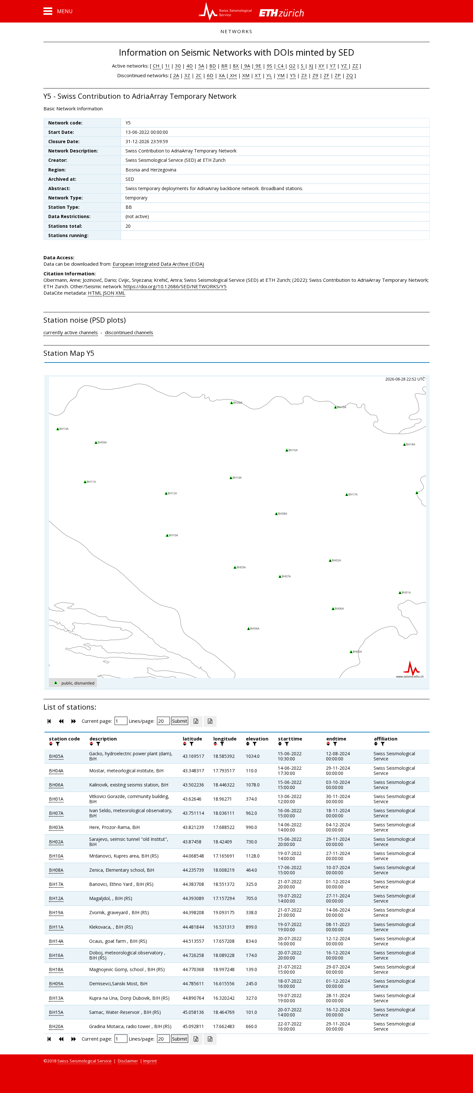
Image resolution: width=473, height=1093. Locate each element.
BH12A (56, 898)
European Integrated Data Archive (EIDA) (158, 264)
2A (176, 75)
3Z (187, 75)
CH (157, 65)
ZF (326, 75)
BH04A (56, 770)
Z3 (304, 75)
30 (178, 65)
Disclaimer (128, 1061)
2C (198, 75)
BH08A (56, 870)
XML (120, 292)
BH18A (56, 969)
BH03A (56, 827)
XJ (311, 65)
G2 (292, 65)
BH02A (56, 842)
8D (212, 65)
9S (269, 65)
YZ (344, 65)
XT (258, 75)
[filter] (57, 743)
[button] (58, 11)
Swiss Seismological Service (84, 1061)
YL (269, 75)
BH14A (56, 941)
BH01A (56, 799)
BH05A (56, 756)
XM (245, 75)
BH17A (56, 884)
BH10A (56, 856)
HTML (95, 292)
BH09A (56, 983)
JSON (108, 292)
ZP (338, 75)
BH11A (56, 927)
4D (189, 65)
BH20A (56, 1026)
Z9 (315, 75)
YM (280, 75)
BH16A (56, 955)
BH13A (56, 998)
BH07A (56, 813)
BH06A (56, 785)
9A (246, 65)
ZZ (355, 65)
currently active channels (70, 332)
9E (257, 65)
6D (210, 75)
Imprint (150, 1061)
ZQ (349, 75)
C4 (280, 65)
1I (167, 65)
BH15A (56, 1012)
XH (233, 75)
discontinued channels (129, 332)
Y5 (293, 75)
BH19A (56, 912)
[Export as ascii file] (210, 721)
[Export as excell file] (196, 721)
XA (222, 75)
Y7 (333, 65)
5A (201, 65)
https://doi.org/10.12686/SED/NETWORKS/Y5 (175, 286)
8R (224, 65)
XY (321, 65)
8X (236, 65)
